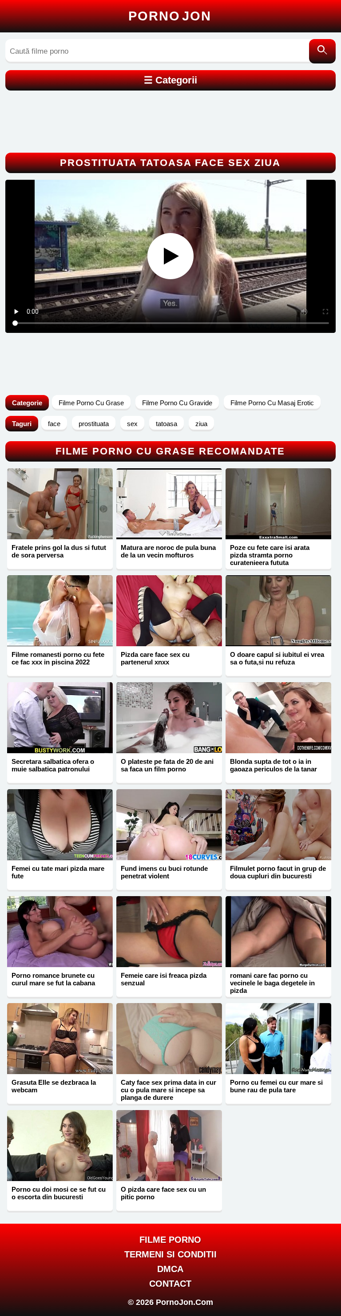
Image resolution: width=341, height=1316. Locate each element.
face (54, 423)
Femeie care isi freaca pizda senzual (163, 979)
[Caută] (322, 51)
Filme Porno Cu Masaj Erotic (272, 403)
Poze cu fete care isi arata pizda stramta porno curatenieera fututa (269, 555)
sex (132, 423)
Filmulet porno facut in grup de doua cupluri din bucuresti (278, 872)
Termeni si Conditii (170, 1254)
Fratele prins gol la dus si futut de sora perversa (59, 551)
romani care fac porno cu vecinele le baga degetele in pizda (272, 983)
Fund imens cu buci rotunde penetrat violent (164, 872)
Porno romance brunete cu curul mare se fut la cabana (53, 979)
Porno (169, 16)
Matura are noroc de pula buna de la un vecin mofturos (168, 551)
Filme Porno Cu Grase (91, 403)
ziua (201, 423)
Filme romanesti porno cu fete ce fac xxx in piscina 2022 (58, 658)
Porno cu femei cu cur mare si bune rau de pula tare (276, 1086)
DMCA (170, 1269)
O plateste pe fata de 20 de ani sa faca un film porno (167, 765)
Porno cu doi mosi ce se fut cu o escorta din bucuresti (59, 1193)
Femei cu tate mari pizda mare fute (58, 872)
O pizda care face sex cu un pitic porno (163, 1193)
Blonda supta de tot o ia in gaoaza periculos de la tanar (273, 765)
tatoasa (166, 423)
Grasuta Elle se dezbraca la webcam (54, 1086)
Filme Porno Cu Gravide (177, 403)
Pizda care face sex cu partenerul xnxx (155, 658)
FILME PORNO (170, 1240)
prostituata (94, 423)
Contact (170, 1283)
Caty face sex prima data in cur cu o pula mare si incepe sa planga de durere (168, 1090)
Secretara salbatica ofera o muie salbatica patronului (53, 765)
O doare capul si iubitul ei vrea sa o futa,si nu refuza (277, 658)
